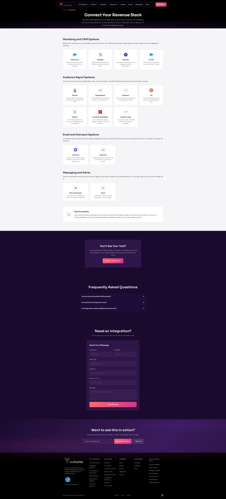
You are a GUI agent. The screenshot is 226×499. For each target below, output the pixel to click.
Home (64, 10)
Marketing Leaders (154, 470)
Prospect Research (109, 474)
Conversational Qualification (93, 472)
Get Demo (161, 4)
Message (92, 388)
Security (128, 495)
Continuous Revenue (92, 485)
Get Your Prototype (123, 441)
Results (123, 4)
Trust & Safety (108, 485)
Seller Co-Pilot (108, 471)
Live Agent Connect (110, 468)
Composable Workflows (108, 478)
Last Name (117, 350)
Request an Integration (113, 261)
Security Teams (153, 476)
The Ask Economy (94, 462)
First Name (93, 350)
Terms (122, 495)
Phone (94, 378)
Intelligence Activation (92, 467)
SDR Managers (153, 479)
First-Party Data (93, 476)
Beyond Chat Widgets (93, 480)
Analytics (106, 482)
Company (92, 369)
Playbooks (137, 462)
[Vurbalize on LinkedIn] (162, 495)
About (147, 4)
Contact (121, 474)
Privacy (117, 495)
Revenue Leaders (154, 464)
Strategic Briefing (154, 482)
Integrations (139, 4)
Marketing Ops (153, 473)
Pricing (130, 4)
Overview (107, 462)
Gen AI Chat (107, 465)
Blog (135, 468)
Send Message (113, 404)
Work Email (93, 359)
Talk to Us (138, 441)
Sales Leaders (153, 467)
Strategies (137, 465)
